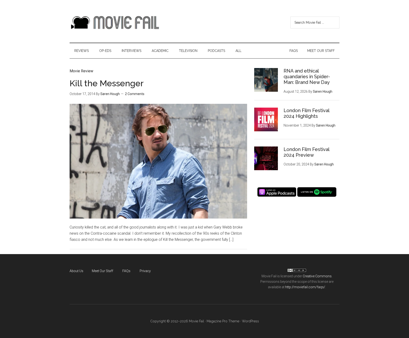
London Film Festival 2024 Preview (306, 152)
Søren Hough (110, 94)
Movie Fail (115, 22)
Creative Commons (317, 276)
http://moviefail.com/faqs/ (305, 287)
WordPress (250, 321)
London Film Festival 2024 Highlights (306, 113)
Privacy (145, 271)
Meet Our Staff (102, 271)
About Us (76, 271)
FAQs (126, 271)
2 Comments (134, 94)
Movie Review (81, 71)
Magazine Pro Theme (223, 321)
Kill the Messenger (107, 83)
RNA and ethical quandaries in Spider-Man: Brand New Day (307, 76)
